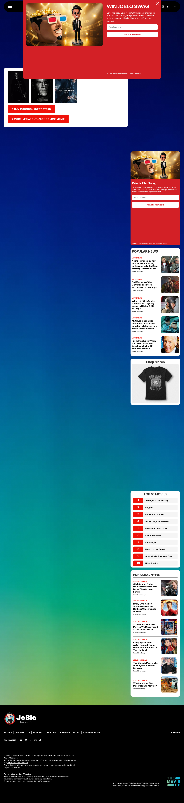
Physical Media (92, 732)
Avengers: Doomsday (156, 500)
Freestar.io (46, 779)
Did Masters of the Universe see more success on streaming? (144, 285)
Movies (8, 732)
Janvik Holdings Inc (50, 760)
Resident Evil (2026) (156, 528)
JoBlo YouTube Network (17, 762)
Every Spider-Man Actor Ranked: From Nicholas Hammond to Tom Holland (145, 646)
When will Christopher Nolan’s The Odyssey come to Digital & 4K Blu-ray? (144, 305)
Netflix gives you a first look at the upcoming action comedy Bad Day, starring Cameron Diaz (144, 265)
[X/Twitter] (26, 740)
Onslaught (151, 542)
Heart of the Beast (155, 549)
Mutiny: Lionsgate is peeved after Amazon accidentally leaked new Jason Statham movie (144, 325)
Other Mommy (153, 535)
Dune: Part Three (154, 514)
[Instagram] (163, 7)
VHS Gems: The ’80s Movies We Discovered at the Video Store (145, 627)
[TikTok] (168, 7)
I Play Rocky (151, 563)
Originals (64, 732)
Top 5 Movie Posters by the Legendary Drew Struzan (145, 665)
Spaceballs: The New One (158, 556)
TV (28, 732)
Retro (76, 732)
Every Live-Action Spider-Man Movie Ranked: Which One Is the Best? (144, 607)
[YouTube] (21, 740)
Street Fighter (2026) (157, 521)
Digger (149, 507)
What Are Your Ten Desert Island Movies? (145, 684)
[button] (10, 6)
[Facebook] (31, 740)
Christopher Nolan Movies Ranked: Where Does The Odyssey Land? (145, 588)
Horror (19, 732)
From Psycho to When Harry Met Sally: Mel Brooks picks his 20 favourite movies (144, 345)
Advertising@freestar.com (39, 781)
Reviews (37, 732)
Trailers (50, 732)
